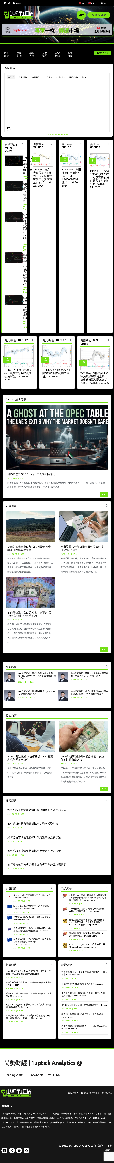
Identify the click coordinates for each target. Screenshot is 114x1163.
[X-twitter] (12, 1150)
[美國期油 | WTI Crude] (108, 340)
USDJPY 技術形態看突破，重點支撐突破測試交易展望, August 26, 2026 (18, 374)
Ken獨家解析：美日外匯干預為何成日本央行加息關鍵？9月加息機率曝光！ (89, 692)
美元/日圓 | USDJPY (16, 340)
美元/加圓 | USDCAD (54, 340)
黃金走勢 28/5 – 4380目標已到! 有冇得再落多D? (25, 269)
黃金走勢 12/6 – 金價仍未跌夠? (25, 192)
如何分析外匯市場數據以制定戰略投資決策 (32, 823)
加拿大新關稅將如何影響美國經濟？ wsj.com (82, 984)
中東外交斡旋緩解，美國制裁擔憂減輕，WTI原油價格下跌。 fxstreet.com (87, 909)
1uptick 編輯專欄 (16, 399)
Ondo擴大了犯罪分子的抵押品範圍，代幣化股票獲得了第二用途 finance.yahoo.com (28, 972)
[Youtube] (19, 1150)
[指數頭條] (51, 964)
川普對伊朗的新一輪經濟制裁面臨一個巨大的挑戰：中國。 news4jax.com (83, 994)
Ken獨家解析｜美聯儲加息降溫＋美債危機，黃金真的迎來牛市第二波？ (89, 674)
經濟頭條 (66, 964)
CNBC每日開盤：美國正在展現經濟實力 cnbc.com (84, 1005)
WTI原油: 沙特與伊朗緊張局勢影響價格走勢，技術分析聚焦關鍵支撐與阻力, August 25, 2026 (94, 378)
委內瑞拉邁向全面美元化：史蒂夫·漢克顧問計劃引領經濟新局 (29, 614)
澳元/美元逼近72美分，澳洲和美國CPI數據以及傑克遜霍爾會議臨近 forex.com (32, 929)
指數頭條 (11, 964)
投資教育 (11, 715)
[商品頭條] (107, 888)
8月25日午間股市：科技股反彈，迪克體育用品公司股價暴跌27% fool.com (28, 1005)
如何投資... (12, 800)
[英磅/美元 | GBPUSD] (108, 144)
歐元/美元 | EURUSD (68, 146)
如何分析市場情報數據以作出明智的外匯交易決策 (36, 810)
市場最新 (11, 505)
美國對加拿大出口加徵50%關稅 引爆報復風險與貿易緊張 (29, 548)
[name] (18, 15)
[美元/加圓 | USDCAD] (70, 340)
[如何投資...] (107, 800)
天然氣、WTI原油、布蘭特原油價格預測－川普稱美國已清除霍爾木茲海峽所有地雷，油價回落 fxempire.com (87, 897)
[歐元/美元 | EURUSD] (80, 144)
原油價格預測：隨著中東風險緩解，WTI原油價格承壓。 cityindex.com (87, 934)
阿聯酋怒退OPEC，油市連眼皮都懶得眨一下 (33, 474)
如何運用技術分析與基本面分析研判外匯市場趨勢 (36, 864)
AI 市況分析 (99, 14)
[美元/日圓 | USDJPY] (32, 340)
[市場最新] (107, 505)
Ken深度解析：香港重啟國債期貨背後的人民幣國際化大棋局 (36, 692)
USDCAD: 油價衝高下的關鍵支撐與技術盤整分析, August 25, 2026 (56, 373)
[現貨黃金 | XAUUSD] (51, 144)
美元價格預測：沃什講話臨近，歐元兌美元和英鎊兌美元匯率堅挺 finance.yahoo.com (32, 942)
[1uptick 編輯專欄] (107, 399)
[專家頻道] (107, 666)
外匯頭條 (11, 888)
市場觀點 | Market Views (11, 148)
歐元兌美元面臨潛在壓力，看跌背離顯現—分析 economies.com (32, 907)
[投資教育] (107, 715)
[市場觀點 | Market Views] (23, 144)
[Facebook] (4, 1150)
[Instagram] (27, 1150)
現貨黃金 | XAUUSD (39, 146)
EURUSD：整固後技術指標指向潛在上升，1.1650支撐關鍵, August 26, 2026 (71, 177)
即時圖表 (9, 68)
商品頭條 (66, 888)
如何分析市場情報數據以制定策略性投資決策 (34, 837)
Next (104, 495)
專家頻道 (11, 666)
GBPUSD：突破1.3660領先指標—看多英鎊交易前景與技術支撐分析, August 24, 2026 (99, 179)
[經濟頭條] (107, 964)
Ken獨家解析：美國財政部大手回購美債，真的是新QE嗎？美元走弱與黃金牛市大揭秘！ (37, 675)
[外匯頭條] (51, 888)
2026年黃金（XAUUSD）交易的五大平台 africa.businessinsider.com (87, 945)
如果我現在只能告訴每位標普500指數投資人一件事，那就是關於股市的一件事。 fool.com (28, 1016)
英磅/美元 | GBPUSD (96, 146)
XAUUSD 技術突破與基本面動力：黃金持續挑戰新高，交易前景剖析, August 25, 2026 (42, 177)
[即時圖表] (108, 68)
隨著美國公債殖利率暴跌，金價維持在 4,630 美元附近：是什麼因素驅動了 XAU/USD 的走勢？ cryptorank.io (86, 922)
